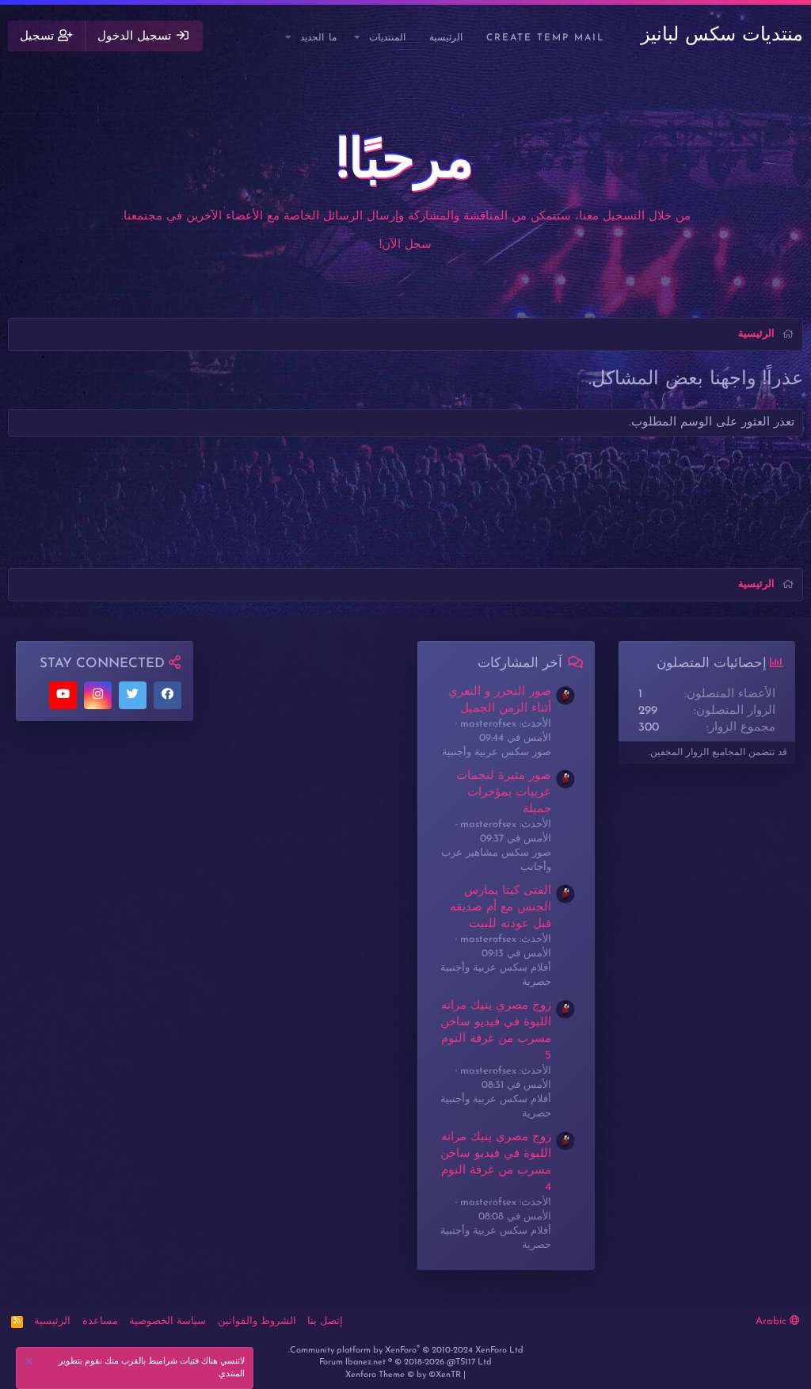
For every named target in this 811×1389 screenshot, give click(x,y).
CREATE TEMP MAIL (545, 38)
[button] (357, 38)
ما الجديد (318, 38)
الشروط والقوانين (257, 1321)
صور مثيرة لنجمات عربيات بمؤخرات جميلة (503, 792)
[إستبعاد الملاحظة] (31, 1363)
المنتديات (387, 38)
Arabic (773, 1321)
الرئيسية (446, 38)
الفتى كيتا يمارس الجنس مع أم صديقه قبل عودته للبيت (500, 907)
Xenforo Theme (403, 1375)
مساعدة (100, 1321)
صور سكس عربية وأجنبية (496, 752)
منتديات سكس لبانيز (722, 35)
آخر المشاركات (520, 663)
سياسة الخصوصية (167, 1321)
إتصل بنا (325, 1321)
